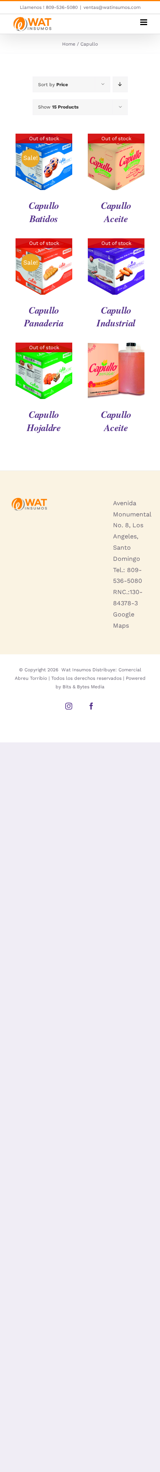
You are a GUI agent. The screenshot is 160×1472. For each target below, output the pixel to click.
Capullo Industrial (116, 316)
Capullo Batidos (44, 212)
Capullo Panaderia (43, 316)
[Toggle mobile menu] (144, 22)
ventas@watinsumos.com (112, 7)
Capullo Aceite (116, 212)
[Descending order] (120, 84)
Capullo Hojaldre (44, 421)
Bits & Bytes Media (83, 686)
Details (44, 163)
